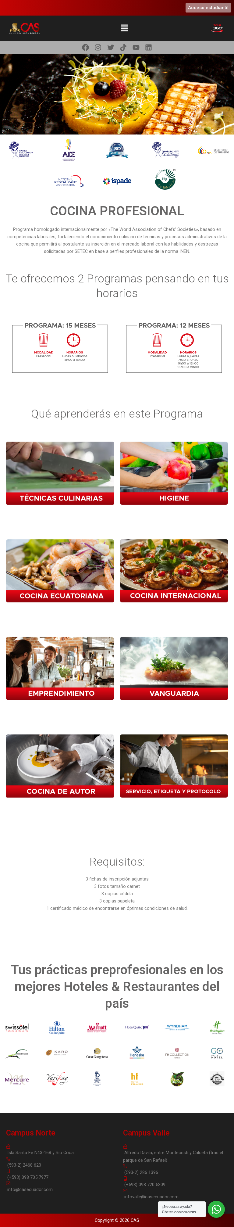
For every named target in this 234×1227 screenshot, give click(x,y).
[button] (124, 28)
